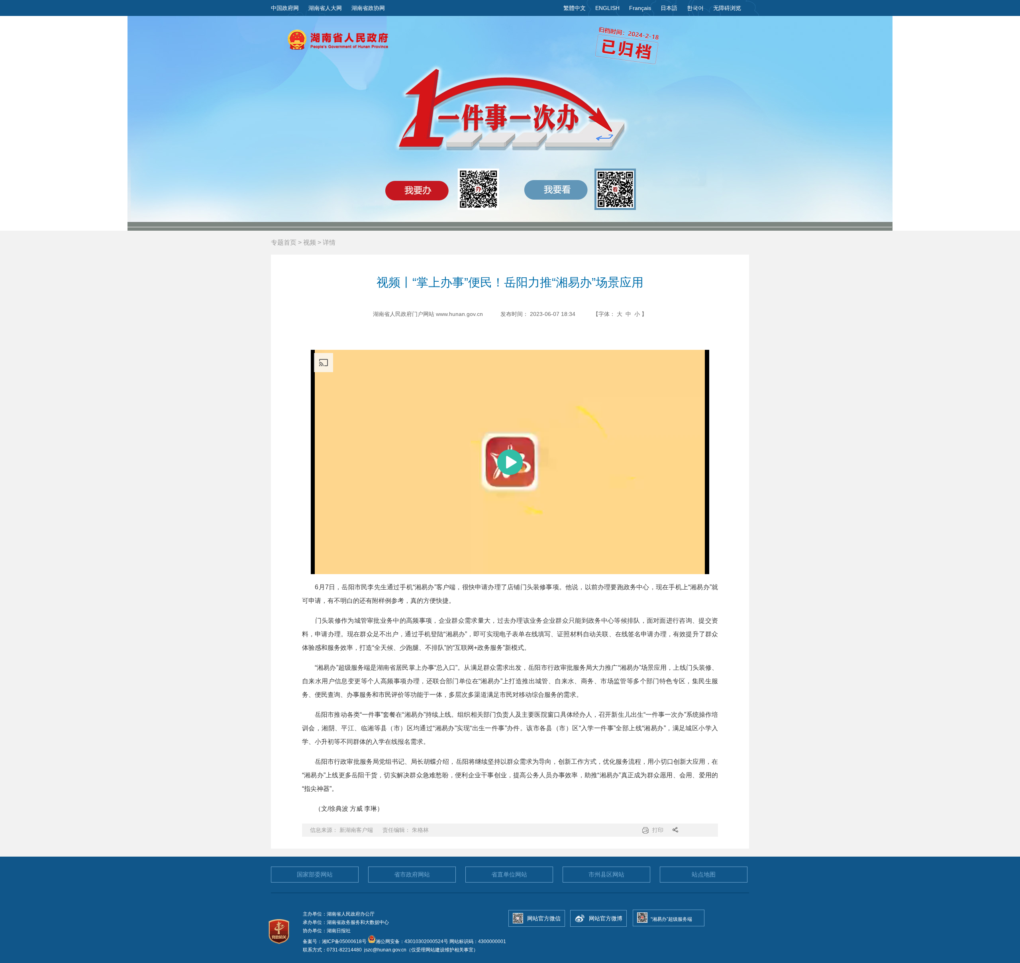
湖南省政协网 (368, 8)
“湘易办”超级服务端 (671, 919)
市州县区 (606, 874)
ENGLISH (607, 8)
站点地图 (704, 874)
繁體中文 (574, 8)
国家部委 (315, 874)
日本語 (669, 8)
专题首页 (283, 242)
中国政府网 (285, 8)
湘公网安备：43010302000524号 (412, 941)
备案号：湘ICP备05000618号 (335, 941)
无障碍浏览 (727, 8)
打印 (657, 830)
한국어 (695, 8)
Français (640, 8)
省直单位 (509, 874)
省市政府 (412, 874)
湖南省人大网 (325, 8)
